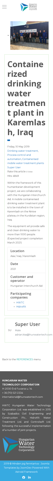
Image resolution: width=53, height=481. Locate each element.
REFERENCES (25, 359)
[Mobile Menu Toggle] (4, 7)
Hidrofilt (21, 306)
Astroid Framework (26, 471)
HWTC (20, 302)
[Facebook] (23, 477)
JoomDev (26, 467)
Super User (14, 167)
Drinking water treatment (22, 150)
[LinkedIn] (29, 477)
